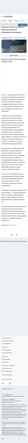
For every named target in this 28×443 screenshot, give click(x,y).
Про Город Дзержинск (6, 368)
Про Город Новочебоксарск (8, 340)
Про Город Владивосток (7, 371)
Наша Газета (4, 347)
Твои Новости (5, 356)
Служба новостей (20, 38)
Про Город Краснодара (7, 374)
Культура (16, 20)
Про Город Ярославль (6, 343)
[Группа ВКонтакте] (14, 55)
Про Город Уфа (5, 362)
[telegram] (16, 235)
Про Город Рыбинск (6, 359)
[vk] (11, 235)
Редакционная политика (7, 388)
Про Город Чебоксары (6, 338)
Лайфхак (10, 20)
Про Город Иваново (6, 350)
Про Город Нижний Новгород (8, 365)
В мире (22, 20)
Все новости (4, 20)
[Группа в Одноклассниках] (10, 383)
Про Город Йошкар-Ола (7, 352)
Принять (22, 25)
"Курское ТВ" (13, 225)
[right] (26, 21)
